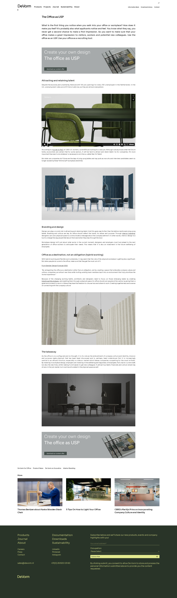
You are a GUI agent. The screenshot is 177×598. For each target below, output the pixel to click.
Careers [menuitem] (21, 549)
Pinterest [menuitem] (56, 552)
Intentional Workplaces (50, 281)
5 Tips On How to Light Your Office (83, 509)
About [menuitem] (76, 7)
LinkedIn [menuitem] (55, 549)
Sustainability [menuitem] (66, 7)
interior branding (128, 233)
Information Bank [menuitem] (133, 7)
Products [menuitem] (38, 7)
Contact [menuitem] (156, 7)
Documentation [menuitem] (62, 535)
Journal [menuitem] (56, 7)
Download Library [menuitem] (146, 7)
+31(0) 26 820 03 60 (60, 563)
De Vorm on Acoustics (53, 468)
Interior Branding (69, 468)
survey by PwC (58, 150)
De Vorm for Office (24, 468)
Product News (38, 468)
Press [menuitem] (20, 552)
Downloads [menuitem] (59, 539)
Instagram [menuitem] (56, 555)
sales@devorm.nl (26, 563)
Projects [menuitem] (47, 7)
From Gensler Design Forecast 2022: (55, 266)
